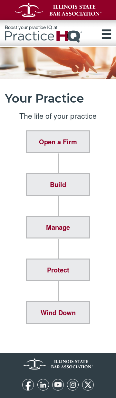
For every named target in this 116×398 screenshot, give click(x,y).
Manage (58, 227)
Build (58, 184)
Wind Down (58, 312)
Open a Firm (58, 141)
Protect (58, 269)
